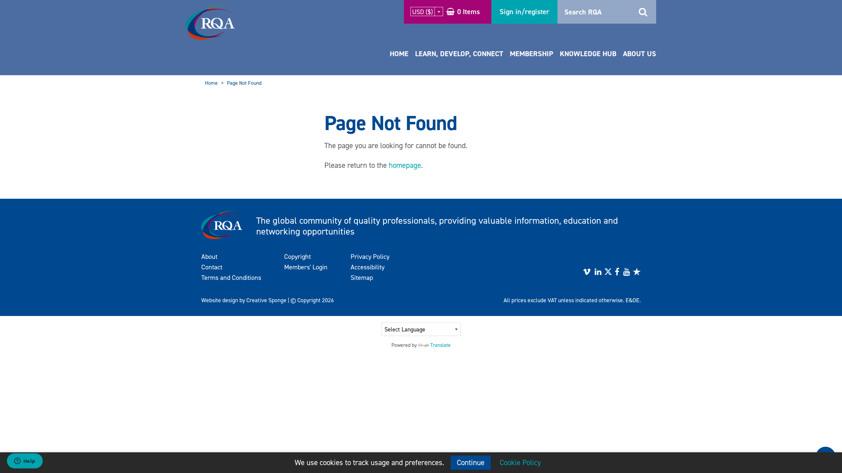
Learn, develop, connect (459, 53)
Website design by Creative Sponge (243, 300)
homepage (405, 165)
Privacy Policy (370, 256)
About (209, 256)
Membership (531, 53)
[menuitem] (399, 60)
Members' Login (306, 267)
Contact (211, 267)
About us (639, 53)
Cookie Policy (520, 462)
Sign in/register (524, 11)
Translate (440, 345)
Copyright (297, 256)
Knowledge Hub (588, 53)
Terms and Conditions (231, 277)
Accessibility (367, 267)
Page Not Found (244, 82)
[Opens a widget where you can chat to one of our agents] (25, 461)
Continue (470, 462)
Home (399, 53)
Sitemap (362, 277)
